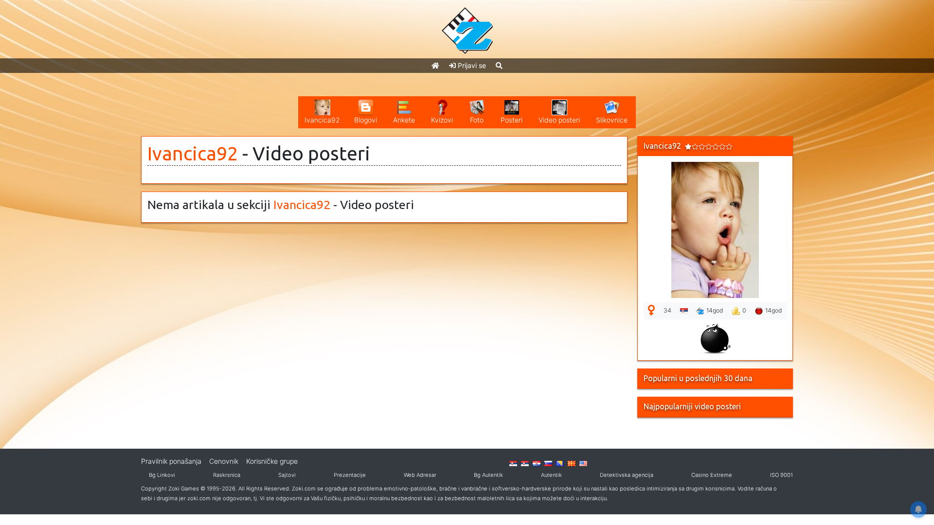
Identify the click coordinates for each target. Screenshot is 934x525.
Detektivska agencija (626, 475)
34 (667, 310)
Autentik (551, 475)
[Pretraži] (499, 65)
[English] (583, 463)
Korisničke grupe (272, 461)
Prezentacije (350, 475)
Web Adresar (420, 475)
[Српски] (513, 463)
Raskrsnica (226, 475)
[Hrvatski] (536, 463)
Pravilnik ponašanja (171, 461)
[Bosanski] (560, 463)
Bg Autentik (488, 475)
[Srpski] (525, 463)
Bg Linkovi (162, 475)
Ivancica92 (192, 153)
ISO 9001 (781, 475)
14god (714, 310)
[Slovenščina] (548, 463)
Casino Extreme (711, 475)
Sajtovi (287, 475)
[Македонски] (571, 463)
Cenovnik (223, 461)
